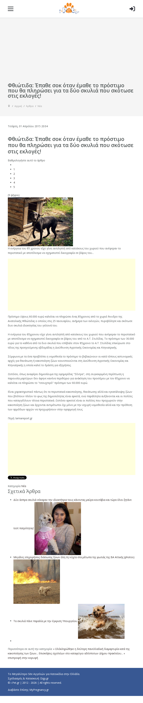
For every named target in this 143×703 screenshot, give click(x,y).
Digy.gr (44, 678)
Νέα (23, 486)
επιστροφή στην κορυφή (23, 658)
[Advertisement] (71, 53)
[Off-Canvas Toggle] (132, 14)
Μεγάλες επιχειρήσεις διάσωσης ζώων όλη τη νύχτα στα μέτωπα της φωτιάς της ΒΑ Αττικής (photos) (73, 557)
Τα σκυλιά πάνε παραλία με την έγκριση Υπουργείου (45, 621)
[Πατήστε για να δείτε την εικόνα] (40, 221)
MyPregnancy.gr (39, 689)
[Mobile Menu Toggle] (10, 9)
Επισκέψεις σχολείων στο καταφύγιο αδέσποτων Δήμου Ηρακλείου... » (82, 653)
